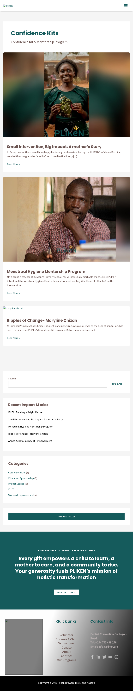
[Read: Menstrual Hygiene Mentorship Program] (66, 219)
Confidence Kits (16, 472)
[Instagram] (116, 657)
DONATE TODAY (66, 516)
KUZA (11, 489)
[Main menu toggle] (126, 5)
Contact (66, 656)
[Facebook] (92, 657)
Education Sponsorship (21, 478)
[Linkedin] (98, 657)
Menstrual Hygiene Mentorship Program (46, 271)
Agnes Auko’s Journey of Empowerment (30, 440)
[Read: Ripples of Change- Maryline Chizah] (13, 308)
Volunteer (66, 635)
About (66, 652)
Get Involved (66, 643)
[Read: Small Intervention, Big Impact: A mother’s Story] (66, 94)
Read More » (13, 164)
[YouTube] (110, 657)
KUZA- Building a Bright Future (25, 412)
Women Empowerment (21, 495)
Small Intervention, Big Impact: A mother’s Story (54, 146)
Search (12, 378)
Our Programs (66, 660)
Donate (66, 647)
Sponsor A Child (66, 639)
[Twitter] (104, 657)
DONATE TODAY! (66, 592)
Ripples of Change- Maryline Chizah (42, 320)
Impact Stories (16, 483)
